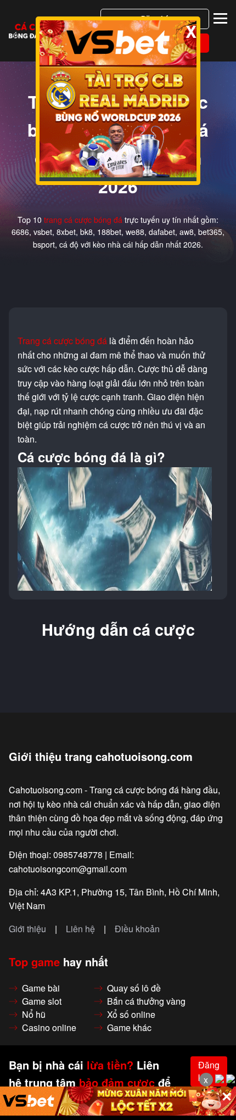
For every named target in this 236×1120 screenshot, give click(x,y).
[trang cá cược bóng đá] (35, 31)
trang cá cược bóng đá (83, 219)
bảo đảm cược (117, 1082)
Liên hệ (80, 929)
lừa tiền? (110, 1065)
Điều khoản (137, 929)
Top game (34, 961)
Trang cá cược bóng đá (62, 341)
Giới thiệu (27, 929)
